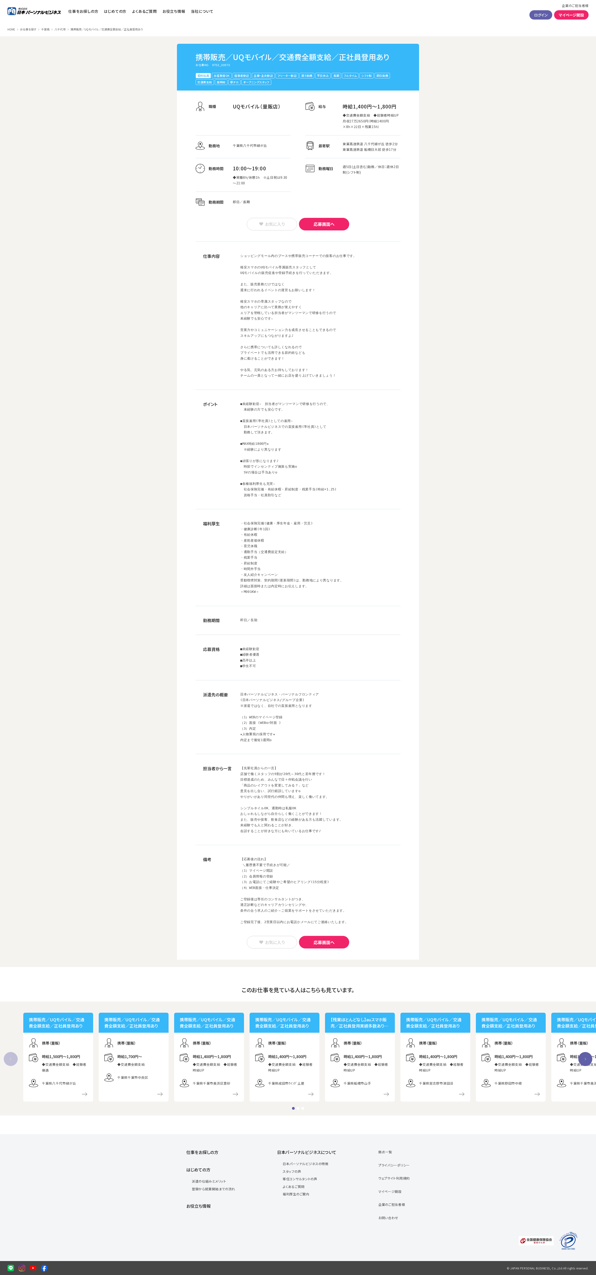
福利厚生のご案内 (296, 1194)
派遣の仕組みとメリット (209, 1181)
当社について (202, 11)
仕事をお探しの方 (83, 11)
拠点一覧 (385, 1152)
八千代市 (60, 29)
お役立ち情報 (174, 11)
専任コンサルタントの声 (300, 1179)
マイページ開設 (571, 15)
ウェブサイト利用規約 (394, 1178)
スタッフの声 (292, 1171)
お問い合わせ (388, 1217)
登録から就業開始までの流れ (213, 1189)
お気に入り (275, 224)
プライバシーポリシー (394, 1165)
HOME (11, 29)
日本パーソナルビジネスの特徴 (305, 1163)
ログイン (541, 15)
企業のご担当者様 (575, 5)
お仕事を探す (28, 29)
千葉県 (45, 29)
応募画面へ (324, 224)
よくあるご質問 (144, 11)
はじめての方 (115, 11)
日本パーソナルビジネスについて (306, 1152)
